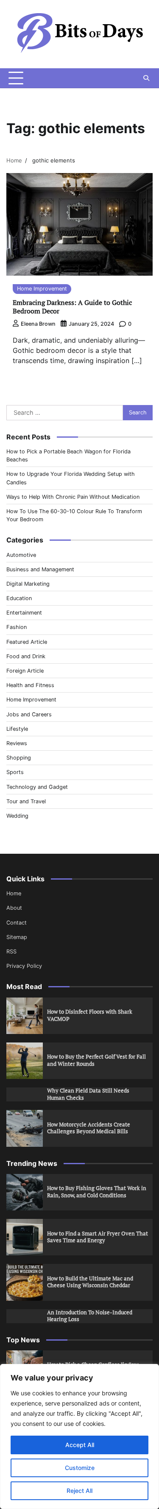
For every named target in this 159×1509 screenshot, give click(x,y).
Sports (15, 772)
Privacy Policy (24, 966)
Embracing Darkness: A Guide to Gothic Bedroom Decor (72, 307)
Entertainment (24, 612)
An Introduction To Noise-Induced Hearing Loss (89, 1316)
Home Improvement (42, 288)
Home (13, 893)
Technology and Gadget (37, 787)
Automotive (21, 555)
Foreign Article (25, 671)
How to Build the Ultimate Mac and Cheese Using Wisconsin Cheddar (90, 1282)
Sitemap (16, 937)
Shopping (18, 757)
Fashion (16, 627)
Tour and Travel (26, 801)
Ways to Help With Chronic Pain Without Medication (72, 497)
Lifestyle (17, 729)
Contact (16, 922)
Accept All (79, 1444)
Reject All (79, 1490)
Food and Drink (25, 656)
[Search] (146, 78)
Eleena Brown (38, 324)
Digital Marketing (28, 584)
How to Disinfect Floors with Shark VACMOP (89, 1015)
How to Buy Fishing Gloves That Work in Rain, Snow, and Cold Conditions (96, 1192)
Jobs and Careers (29, 714)
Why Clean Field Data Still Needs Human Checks (88, 1094)
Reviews (16, 743)
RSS (11, 951)
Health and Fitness (30, 685)
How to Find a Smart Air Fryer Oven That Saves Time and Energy (97, 1237)
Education (19, 598)
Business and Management (40, 569)
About (14, 908)
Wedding (17, 816)
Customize (80, 1467)
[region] (79, 1436)
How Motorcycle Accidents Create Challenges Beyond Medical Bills (88, 1128)
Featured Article (26, 642)
